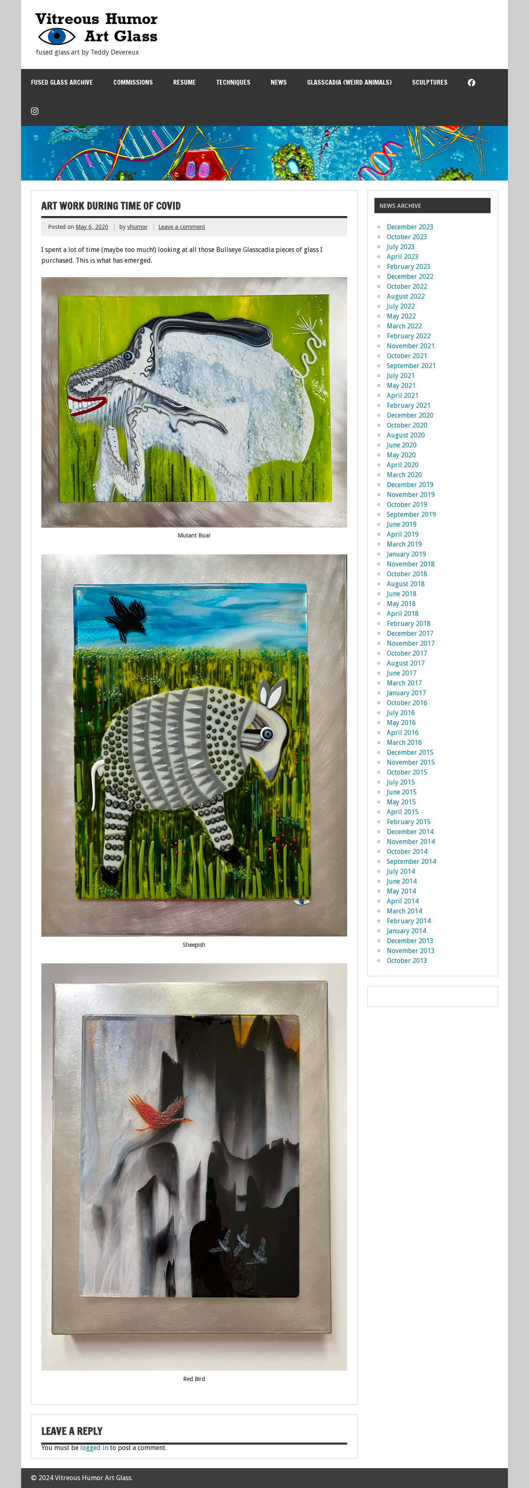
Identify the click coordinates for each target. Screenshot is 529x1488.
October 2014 (407, 852)
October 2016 (407, 703)
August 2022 (406, 296)
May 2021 (401, 386)
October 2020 (407, 425)
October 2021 (407, 356)
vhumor (137, 226)
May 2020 (401, 455)
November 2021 (411, 346)
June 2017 (402, 673)
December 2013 (410, 941)
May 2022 (401, 316)
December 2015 (410, 752)
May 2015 (401, 802)
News (279, 82)
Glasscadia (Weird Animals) (349, 82)
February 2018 (409, 624)
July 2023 (401, 247)
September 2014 (411, 861)
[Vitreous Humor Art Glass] (96, 43)
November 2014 (411, 842)
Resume (184, 82)
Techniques (233, 82)
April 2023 (403, 257)
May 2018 (401, 604)
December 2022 (410, 276)
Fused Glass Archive (62, 82)
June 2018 (402, 594)
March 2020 (404, 475)
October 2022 (407, 286)
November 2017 (411, 643)
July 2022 (401, 306)
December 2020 (410, 415)
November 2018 (411, 564)
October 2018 (407, 574)
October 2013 (407, 961)
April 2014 (403, 901)
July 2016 (401, 713)
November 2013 (411, 951)
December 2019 (410, 485)
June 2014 (402, 881)
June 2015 (402, 792)
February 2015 (409, 822)
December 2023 (410, 227)
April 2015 (403, 812)
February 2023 (409, 267)
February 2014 (409, 921)
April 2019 (403, 534)
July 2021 (401, 376)
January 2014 (406, 931)
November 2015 (411, 762)
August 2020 (406, 435)
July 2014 (401, 871)
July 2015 (401, 782)
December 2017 (410, 633)
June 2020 (402, 445)
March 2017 (404, 683)
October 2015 (407, 772)
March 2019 (404, 544)
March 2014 (404, 911)
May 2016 (401, 723)
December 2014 (410, 832)
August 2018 (406, 584)
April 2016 (403, 733)
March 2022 (404, 326)
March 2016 (404, 742)
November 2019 (411, 495)
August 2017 (406, 663)
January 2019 (406, 554)
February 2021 (409, 405)
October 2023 (407, 237)
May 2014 (401, 891)
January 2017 (406, 693)
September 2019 (411, 514)
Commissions (133, 82)
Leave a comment (181, 226)
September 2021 (411, 366)
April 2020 (403, 465)
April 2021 (403, 395)
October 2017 (407, 653)
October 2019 (407, 505)
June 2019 (402, 524)
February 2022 (409, 336)
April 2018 (403, 614)
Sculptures (430, 82)
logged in (94, 1448)
